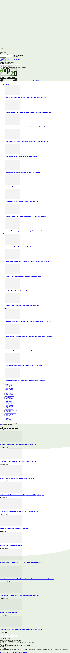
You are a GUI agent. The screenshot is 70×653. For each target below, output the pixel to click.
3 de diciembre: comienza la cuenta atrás (17, 187)
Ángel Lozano (8, 385)
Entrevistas (8, 419)
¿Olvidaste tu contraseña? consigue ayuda (10, 59)
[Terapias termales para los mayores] (11, 542)
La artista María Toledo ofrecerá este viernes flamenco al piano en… (25, 291)
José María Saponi (9, 405)
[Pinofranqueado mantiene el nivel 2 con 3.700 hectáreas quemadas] (12, 94)
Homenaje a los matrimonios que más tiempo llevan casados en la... (20, 595)
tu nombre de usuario (18, 55)
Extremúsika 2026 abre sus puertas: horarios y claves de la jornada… (25, 216)
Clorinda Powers (9, 389)
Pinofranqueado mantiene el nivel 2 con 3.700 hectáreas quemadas (25, 97)
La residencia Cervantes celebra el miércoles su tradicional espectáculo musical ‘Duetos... (27, 579)
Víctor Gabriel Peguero (10, 413)
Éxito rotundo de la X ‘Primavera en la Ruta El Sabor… (21, 156)
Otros (4, 417)
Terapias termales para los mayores (11, 545)
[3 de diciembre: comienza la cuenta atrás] (12, 184)
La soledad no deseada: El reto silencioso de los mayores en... (18, 461)
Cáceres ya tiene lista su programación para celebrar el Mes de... (19, 511)
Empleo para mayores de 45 (8, 612)
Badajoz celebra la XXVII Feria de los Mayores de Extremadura (18, 444)
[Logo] (1, 81)
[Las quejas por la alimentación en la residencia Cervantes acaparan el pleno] (11, 626)
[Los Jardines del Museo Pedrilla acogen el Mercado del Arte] (12, 198)
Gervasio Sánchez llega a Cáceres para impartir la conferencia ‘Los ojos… (27, 231)
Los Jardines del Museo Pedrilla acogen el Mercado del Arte (23, 201)
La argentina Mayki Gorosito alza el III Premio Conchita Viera (23, 172)
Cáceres (5, 159)
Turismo (5, 308)
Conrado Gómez (9, 390)
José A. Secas (8, 401)
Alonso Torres (8, 384)
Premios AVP (8, 420)
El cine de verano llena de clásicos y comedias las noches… (23, 276)
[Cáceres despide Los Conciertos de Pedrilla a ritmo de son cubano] (12, 244)
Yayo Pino (7, 415)
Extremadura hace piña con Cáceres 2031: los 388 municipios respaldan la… (28, 112)
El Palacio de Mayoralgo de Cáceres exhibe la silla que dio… (23, 305)
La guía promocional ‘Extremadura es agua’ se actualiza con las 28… (25, 380)
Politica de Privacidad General (7, 61)
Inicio (1, 424)
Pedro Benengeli (9, 406)
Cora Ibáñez (8, 392)
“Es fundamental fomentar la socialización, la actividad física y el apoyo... (22, 495)
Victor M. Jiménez (9, 414)
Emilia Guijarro (8, 393)
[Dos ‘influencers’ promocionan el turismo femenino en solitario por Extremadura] (12, 333)
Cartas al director (9, 388)
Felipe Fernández (9, 396)
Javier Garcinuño (9, 398)
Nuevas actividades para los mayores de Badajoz (14, 528)
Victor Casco (8, 411)
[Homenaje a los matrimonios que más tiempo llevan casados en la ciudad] (11, 593)
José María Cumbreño (10, 403)
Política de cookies (22, 652)
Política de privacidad (11, 652)
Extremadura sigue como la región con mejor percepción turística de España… (28, 321)
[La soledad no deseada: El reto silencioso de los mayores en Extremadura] (11, 458)
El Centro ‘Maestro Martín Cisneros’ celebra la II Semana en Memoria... (21, 562)
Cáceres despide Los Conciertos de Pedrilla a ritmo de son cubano (25, 247)
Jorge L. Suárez (9, 400)
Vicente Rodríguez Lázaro (11, 410)
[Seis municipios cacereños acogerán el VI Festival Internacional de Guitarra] (12, 259)
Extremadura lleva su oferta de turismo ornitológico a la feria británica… (26, 351)
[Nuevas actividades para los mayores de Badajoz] (11, 526)
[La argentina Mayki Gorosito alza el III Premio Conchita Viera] (12, 169)
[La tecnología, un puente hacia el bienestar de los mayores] (11, 475)
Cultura (4, 233)
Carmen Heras (8, 387)
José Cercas (8, 402)
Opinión (4, 383)
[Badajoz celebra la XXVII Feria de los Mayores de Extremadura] (11, 442)
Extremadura (6, 84)
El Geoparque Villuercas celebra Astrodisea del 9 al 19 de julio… (24, 365)
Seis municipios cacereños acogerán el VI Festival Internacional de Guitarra (27, 261)
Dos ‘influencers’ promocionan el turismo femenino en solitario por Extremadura (29, 336)
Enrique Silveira (9, 394)
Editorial (7, 418)
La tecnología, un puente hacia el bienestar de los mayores (17, 478)
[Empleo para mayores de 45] (11, 610)
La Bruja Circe (8, 407)
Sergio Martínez (9, 409)
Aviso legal (2, 652)
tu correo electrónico (17, 64)
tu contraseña (16, 56)
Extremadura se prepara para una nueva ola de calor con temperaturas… (26, 127)
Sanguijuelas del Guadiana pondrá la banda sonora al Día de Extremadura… (27, 141)
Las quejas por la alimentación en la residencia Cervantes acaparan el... (21, 629)
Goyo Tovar (8, 397)
